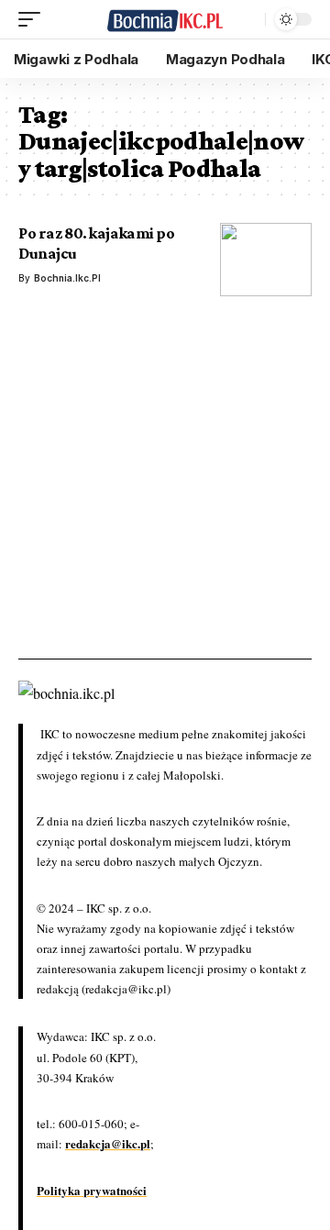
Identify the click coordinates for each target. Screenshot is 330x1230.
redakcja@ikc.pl (107, 1143)
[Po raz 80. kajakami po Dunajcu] (266, 259)
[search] (246, 19)
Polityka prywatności (92, 1190)
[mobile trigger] (34, 19)
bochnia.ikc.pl (67, 277)
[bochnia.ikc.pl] (165, 19)
